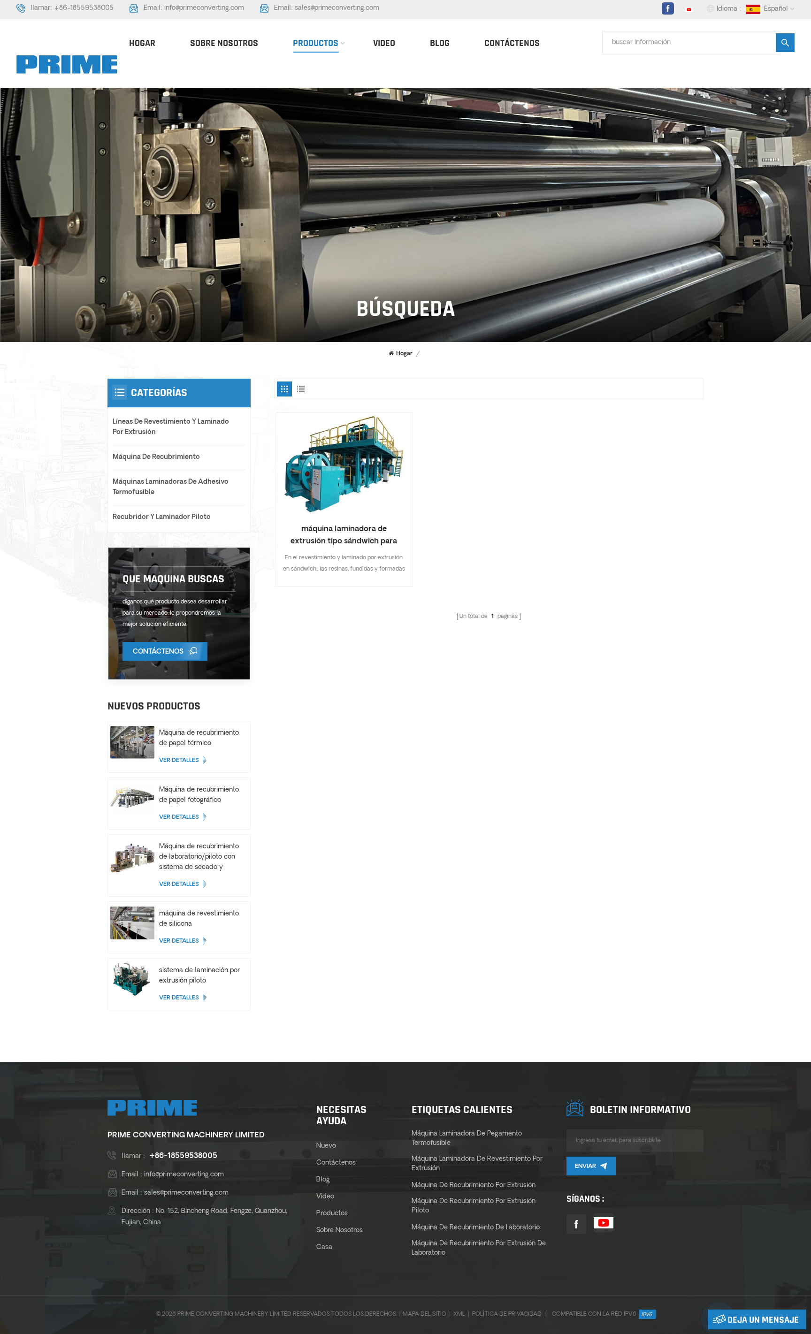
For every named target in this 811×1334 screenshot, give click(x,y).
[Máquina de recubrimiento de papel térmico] (132, 742)
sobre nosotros (224, 43)
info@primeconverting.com (204, 8)
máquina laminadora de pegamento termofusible (467, 1138)
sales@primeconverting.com (337, 8)
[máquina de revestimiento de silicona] (132, 923)
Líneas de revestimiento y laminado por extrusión (171, 427)
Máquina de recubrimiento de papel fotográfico (199, 795)
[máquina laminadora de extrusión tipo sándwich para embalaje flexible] (344, 464)
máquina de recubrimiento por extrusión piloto (474, 1206)
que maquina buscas (173, 579)
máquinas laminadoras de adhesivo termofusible (171, 487)
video (384, 43)
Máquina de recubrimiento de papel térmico (199, 738)
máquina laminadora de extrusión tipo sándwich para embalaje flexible (344, 537)
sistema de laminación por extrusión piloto (199, 975)
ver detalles (179, 760)
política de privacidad (507, 1314)
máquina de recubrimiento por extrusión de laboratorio (479, 1248)
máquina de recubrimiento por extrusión (474, 1185)
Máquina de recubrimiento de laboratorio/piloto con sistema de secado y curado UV (199, 858)
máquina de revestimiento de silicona (199, 919)
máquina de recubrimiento (156, 457)
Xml (459, 1314)
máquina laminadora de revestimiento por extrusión (477, 1164)
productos (315, 43)
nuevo (326, 1146)
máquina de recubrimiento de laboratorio (476, 1227)
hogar (142, 43)
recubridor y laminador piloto (162, 517)
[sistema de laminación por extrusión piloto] (132, 979)
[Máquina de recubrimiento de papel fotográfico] (132, 799)
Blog (440, 43)
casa (324, 1247)
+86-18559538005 (84, 8)
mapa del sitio (424, 1314)
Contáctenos (512, 43)
